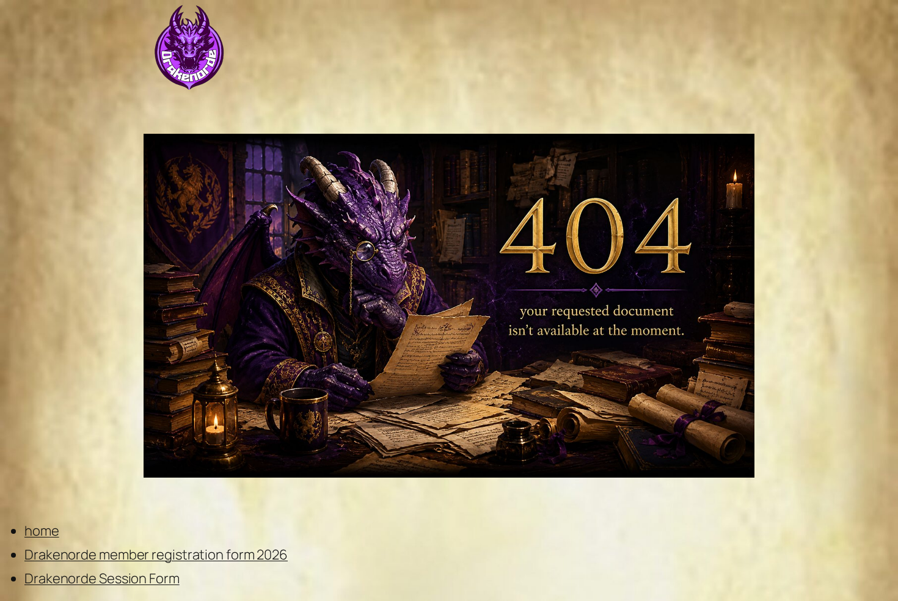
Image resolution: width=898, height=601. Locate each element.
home (41, 531)
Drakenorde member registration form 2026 (156, 554)
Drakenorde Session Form (102, 578)
